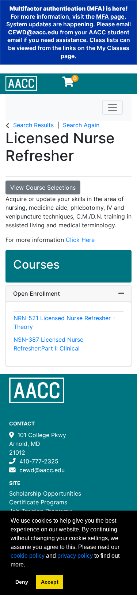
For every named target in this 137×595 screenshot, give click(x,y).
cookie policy (28, 556)
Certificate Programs (38, 502)
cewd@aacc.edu (42, 470)
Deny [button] (21, 582)
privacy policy (75, 556)
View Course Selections (43, 187)
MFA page (110, 16)
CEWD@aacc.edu (33, 32)
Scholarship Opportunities (45, 493)
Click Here (80, 239)
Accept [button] (49, 582)
